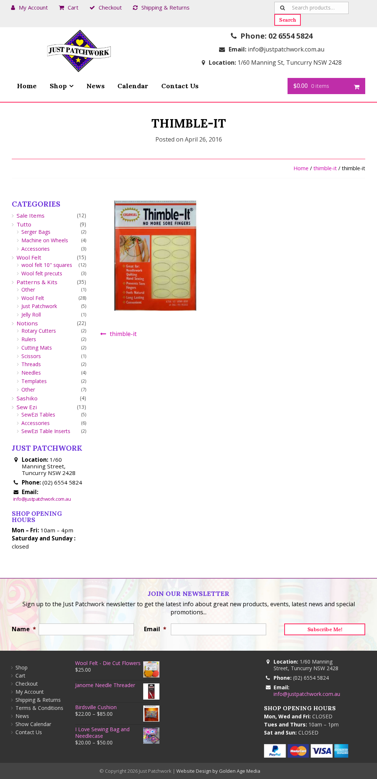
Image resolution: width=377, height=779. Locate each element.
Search (287, 20)
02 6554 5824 (290, 36)
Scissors (31, 356)
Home (26, 86)
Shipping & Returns (165, 7)
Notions (27, 323)
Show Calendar (33, 724)
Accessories (35, 248)
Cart (73, 7)
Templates (34, 381)
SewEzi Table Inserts (45, 431)
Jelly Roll (31, 314)
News (96, 86)
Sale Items (31, 215)
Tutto (24, 224)
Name (21, 629)
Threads (31, 364)
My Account (33, 7)
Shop (58, 86)
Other (28, 289)
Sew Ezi (27, 407)
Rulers (28, 339)
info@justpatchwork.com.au (286, 49)
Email (153, 629)
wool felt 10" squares (46, 264)
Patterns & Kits (37, 282)
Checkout (110, 7)
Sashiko (27, 398)
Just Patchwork (39, 306)
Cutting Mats (36, 347)
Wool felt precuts (41, 273)
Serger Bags (35, 231)
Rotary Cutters (38, 330)
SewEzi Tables (38, 414)
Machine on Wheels (44, 240)
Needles (31, 372)
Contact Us (179, 86)
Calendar (132, 86)
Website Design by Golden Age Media (218, 771)
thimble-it (325, 168)
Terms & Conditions (39, 707)
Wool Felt (29, 257)
